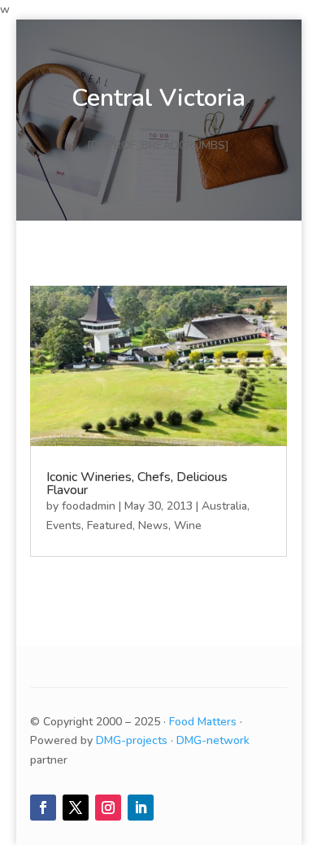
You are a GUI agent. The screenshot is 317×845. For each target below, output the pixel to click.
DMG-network (213, 740)
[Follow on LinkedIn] (141, 808)
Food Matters (203, 721)
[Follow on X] (76, 808)
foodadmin (88, 506)
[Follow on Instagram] (108, 808)
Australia (224, 506)
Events (63, 525)
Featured (109, 525)
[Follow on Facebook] (43, 808)
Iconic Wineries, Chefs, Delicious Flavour (137, 483)
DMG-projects (131, 740)
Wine (188, 525)
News (153, 525)
